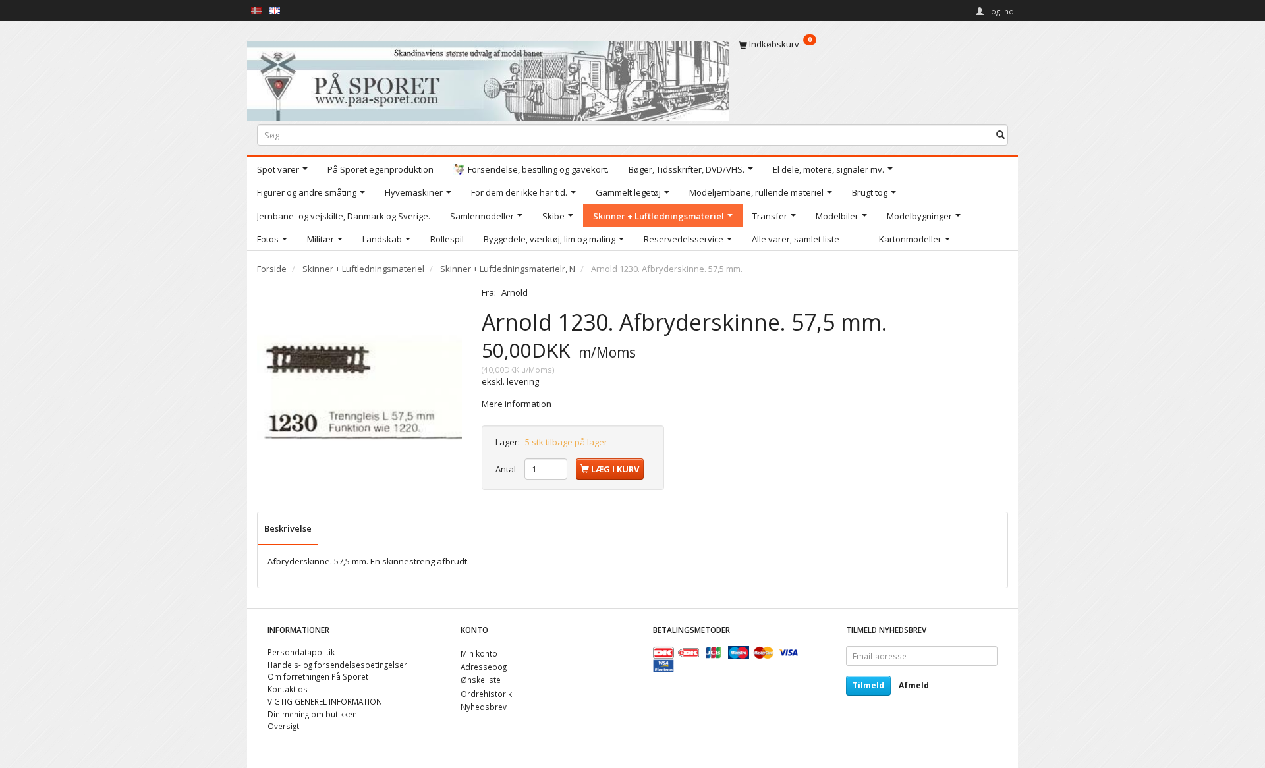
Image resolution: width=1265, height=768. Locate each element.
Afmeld (914, 685)
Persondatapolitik (301, 652)
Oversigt (283, 726)
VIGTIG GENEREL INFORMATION (324, 701)
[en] (275, 10)
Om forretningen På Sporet (317, 676)
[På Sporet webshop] (488, 78)
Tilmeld (868, 685)
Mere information (516, 404)
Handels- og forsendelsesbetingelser (337, 664)
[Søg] (1000, 134)
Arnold (514, 292)
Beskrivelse (288, 528)
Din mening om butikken (312, 714)
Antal (506, 469)
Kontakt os (287, 689)
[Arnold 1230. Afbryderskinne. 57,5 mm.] (359, 389)
